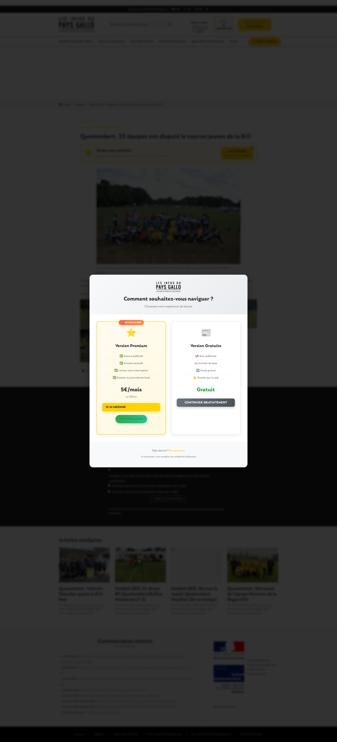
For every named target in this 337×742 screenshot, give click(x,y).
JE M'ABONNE (116, 407)
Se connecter (177, 450)
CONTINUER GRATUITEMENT (206, 402)
